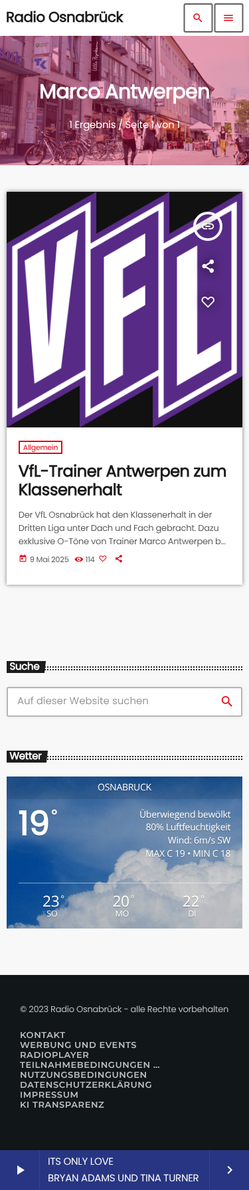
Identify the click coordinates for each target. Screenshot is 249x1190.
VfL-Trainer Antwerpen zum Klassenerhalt (122, 481)
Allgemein (40, 447)
